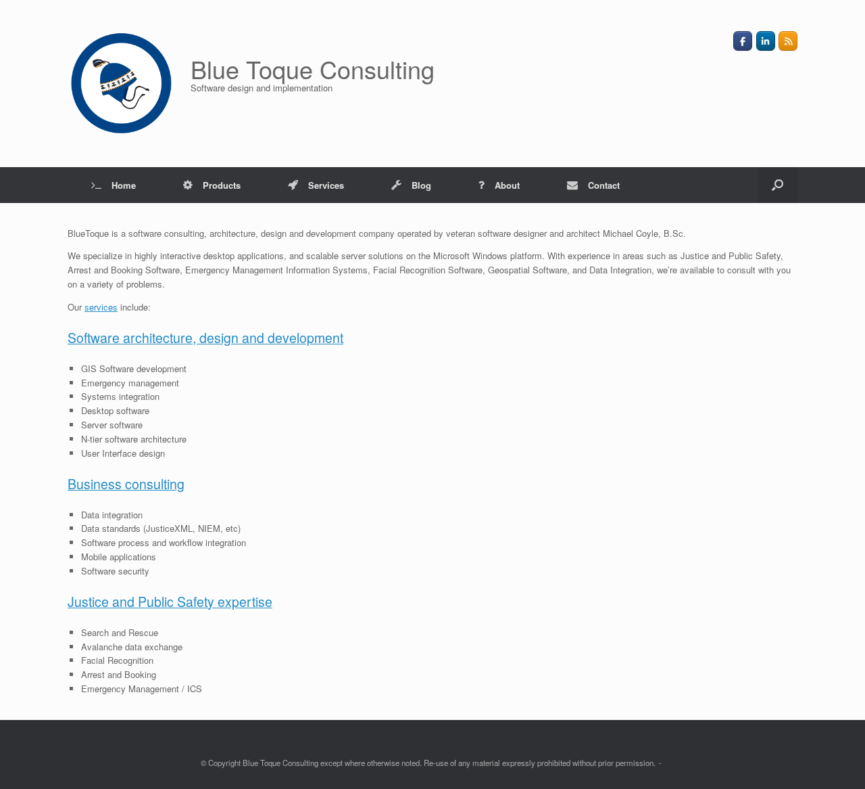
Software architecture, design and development (205, 337)
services (101, 306)
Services (326, 185)
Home (124, 185)
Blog (421, 185)
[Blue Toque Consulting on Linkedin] (765, 41)
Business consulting (126, 483)
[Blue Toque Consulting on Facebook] (742, 41)
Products (222, 185)
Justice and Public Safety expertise (170, 601)
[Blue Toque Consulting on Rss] (787, 41)
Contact (604, 185)
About (507, 185)
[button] (777, 185)
